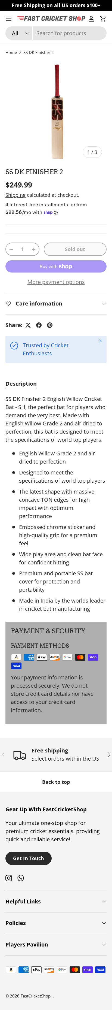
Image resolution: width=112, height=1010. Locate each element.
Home (11, 52)
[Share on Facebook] (38, 325)
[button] (103, 19)
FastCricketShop (36, 996)
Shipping (15, 195)
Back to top (56, 782)
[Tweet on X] (28, 325)
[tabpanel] (56, 504)
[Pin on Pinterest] (49, 325)
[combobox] (56, 33)
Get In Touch (28, 858)
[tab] (21, 384)
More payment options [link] (56, 282)
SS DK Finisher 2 (38, 52)
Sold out (75, 249)
